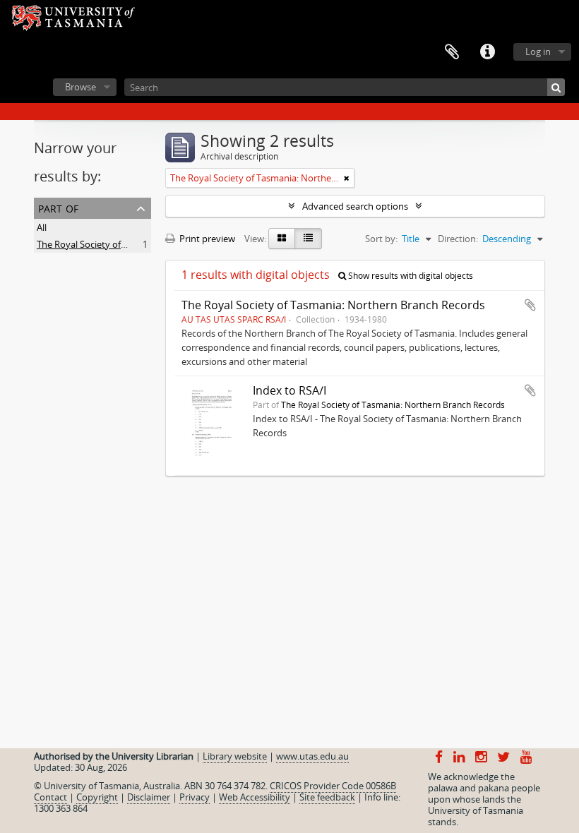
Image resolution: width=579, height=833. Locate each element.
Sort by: (381, 238)
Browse (80, 86)
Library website (235, 756)
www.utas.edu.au (312, 756)
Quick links (487, 52)
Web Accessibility (254, 797)
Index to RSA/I (289, 390)
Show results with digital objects (409, 276)
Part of (58, 207)
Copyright (97, 797)
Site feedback (327, 797)
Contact (50, 797)
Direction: (458, 238)
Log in (538, 51)
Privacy (194, 797)
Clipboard (452, 52)
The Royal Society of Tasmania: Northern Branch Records (333, 305)
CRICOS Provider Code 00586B (333, 785)
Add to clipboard (530, 305)
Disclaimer (148, 797)
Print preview (206, 238)
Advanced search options (355, 206)
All (42, 227)
